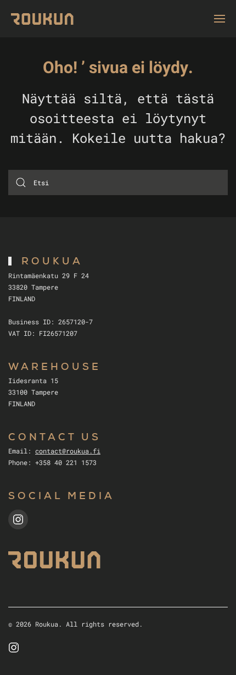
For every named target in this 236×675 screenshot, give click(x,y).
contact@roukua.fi (67, 450)
